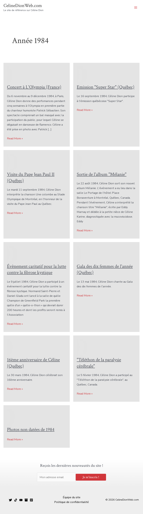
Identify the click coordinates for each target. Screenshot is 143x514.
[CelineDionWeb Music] (20, 500)
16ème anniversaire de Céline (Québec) (33, 363)
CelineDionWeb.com (22, 5)
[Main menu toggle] (136, 8)
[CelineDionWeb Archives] (26, 500)
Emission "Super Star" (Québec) (105, 87)
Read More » (15, 138)
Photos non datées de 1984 (30, 429)
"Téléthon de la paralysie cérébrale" (99, 363)
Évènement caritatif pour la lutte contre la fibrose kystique (36, 269)
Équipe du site (71, 497)
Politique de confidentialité (71, 502)
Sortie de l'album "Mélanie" (101, 174)
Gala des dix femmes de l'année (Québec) (105, 269)
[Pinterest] (31, 500)
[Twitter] (10, 500)
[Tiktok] (15, 500)
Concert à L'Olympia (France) (34, 87)
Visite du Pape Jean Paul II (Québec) (30, 177)
